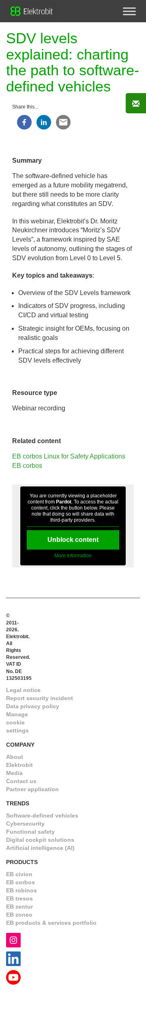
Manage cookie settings (17, 722)
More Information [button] (73, 555)
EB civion (19, 874)
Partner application (32, 789)
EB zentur (19, 906)
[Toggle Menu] (129, 11)
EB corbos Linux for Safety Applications (68, 456)
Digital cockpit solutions (40, 840)
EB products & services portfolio (51, 922)
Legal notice (23, 690)
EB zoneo (19, 914)
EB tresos (19, 898)
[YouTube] (13, 976)
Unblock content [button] (73, 539)
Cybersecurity (25, 823)
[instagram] (13, 939)
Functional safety (30, 831)
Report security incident (39, 698)
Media (14, 773)
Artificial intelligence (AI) (40, 848)
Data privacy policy (32, 706)
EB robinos (21, 890)
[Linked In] (13, 958)
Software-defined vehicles (42, 815)
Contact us (21, 781)
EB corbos (27, 465)
